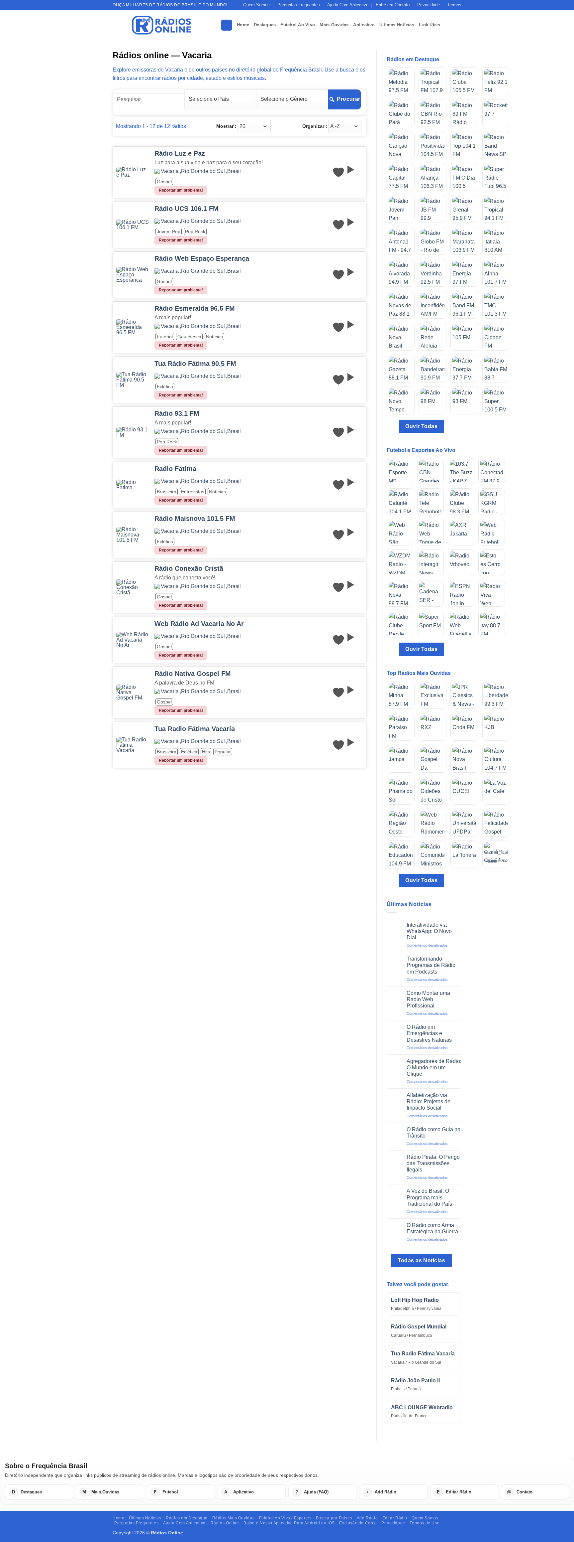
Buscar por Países (334, 1518)
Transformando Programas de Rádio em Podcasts (431, 965)
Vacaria (170, 171)
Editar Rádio (394, 1518)
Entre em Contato (393, 4)
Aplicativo (364, 24)
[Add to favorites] (338, 172)
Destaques (265, 24)
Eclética (165, 386)
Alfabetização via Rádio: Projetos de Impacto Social (428, 1101)
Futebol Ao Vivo (297, 24)
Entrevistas (192, 491)
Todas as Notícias (421, 1260)
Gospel (164, 181)
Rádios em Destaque (187, 1518)
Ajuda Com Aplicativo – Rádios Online (201, 1523)
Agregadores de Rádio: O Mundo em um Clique (434, 1067)
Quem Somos (256, 4)
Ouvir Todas (421, 426)
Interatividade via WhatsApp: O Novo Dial (429, 931)
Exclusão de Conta (358, 1523)
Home (243, 24)
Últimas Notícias (396, 24)
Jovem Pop (168, 231)
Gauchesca (189, 336)
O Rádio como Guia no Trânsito (433, 1133)
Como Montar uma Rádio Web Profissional (428, 999)
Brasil (234, 171)
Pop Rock (195, 231)
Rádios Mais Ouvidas (233, 1518)
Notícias (214, 336)
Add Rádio (367, 1518)
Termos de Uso (424, 1523)
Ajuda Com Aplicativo (347, 4)
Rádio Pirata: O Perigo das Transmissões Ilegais (433, 1163)
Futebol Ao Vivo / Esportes (285, 1518)
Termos (454, 4)
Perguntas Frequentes (298, 4)
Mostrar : (226, 126)
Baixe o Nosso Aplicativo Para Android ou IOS (289, 1523)
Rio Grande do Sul (203, 171)
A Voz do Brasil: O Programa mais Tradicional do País (429, 1197)
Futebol (165, 336)
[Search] (226, 25)
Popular (223, 751)
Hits (206, 751)
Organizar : (314, 126)
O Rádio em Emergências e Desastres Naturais (429, 1033)
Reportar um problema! (181, 190)
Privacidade (428, 4)
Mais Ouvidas (334, 24)
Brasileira (166, 491)
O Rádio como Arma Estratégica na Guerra (432, 1228)
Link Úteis (429, 24)
